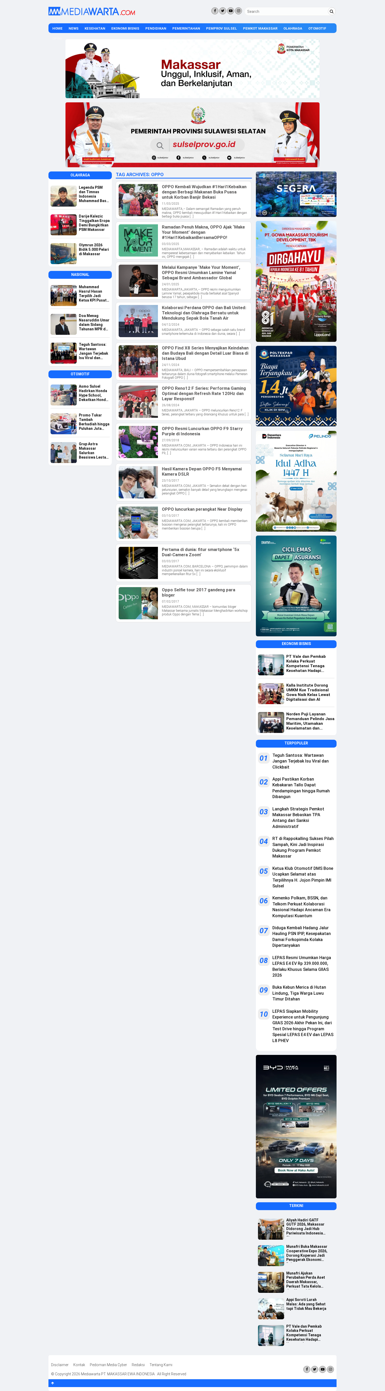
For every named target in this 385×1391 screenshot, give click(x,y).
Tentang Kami (161, 1365)
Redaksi (138, 1365)
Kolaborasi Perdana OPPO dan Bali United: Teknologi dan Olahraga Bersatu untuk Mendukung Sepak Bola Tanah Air (204, 313)
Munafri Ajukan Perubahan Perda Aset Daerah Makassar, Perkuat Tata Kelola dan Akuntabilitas (305, 1280)
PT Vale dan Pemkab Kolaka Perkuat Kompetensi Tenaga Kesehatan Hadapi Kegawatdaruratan (304, 1333)
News (74, 28)
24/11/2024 (170, 365)
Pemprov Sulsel (221, 28)
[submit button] (332, 11)
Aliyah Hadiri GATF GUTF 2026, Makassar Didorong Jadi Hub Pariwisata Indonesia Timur (305, 1227)
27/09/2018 (170, 440)
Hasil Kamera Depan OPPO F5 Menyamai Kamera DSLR (202, 471)
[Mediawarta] (91, 14)
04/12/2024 (170, 324)
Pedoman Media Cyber (108, 1365)
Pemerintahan (186, 28)
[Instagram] (238, 10)
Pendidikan (155, 28)
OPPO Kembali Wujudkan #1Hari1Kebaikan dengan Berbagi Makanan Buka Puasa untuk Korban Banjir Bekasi (204, 192)
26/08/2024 (170, 405)
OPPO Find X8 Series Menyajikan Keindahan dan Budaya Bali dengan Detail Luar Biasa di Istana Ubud (205, 353)
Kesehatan (95, 28)
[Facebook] (214, 10)
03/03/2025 (170, 244)
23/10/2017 (170, 480)
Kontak (79, 1365)
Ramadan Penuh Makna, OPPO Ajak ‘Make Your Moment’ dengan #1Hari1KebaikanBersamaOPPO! (203, 232)
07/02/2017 (170, 601)
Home (57, 28)
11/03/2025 (170, 203)
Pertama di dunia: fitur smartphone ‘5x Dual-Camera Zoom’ (200, 552)
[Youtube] (230, 10)
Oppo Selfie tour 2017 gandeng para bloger (198, 592)
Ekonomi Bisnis (125, 28)
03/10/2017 (170, 516)
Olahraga (292, 28)
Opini (57, 39)
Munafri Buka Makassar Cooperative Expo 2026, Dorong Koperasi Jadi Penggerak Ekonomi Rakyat (306, 1253)
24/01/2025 (170, 284)
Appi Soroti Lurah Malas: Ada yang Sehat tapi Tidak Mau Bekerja (306, 1304)
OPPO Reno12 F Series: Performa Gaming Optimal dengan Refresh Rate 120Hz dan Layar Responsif (204, 393)
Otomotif (317, 28)
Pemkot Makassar (260, 28)
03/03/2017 (170, 561)
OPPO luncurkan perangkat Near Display (202, 509)
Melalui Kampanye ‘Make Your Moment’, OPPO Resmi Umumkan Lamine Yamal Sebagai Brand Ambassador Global (201, 272)
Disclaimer (60, 1365)
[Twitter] (222, 10)
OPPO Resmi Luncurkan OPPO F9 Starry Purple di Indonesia (202, 431)
